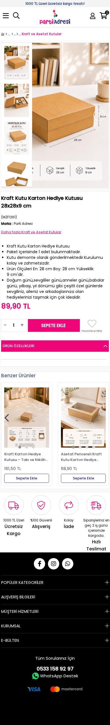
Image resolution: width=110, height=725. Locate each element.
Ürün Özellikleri (18, 346)
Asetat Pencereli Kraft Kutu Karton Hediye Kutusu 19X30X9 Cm (81, 456)
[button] (19, 447)
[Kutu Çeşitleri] (17, 34)
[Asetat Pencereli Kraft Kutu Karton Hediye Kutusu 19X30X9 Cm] (83, 417)
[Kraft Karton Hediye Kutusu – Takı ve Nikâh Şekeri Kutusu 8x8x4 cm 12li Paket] (26, 417)
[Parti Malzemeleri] (4, 34)
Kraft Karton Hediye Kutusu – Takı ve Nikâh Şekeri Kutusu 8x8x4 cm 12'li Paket (25, 456)
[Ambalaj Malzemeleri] (12, 34)
